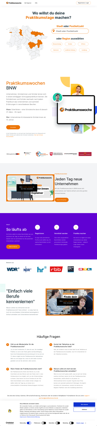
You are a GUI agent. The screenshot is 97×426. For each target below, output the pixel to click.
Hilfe (36, 3)
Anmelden (13, 127)
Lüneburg (84, 50)
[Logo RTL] (84, 269)
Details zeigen (80, 423)
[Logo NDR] (26, 269)
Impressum (23, 417)
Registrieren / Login (83, 3)
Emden (70, 44)
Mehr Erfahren (13, 246)
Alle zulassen (84, 404)
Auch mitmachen (61, 200)
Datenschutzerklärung (33, 417)
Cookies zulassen (27, 187)
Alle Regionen (27, 3)
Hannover (56, 50)
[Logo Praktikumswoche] (13, 2)
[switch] (44, 423)
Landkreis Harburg (70, 50)
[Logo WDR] (12, 269)
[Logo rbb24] (55, 269)
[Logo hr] (41, 269)
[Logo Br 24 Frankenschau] (70, 269)
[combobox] (70, 31)
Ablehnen (84, 409)
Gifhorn (83, 44)
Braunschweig (57, 44)
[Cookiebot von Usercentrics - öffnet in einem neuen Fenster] (9, 423)
